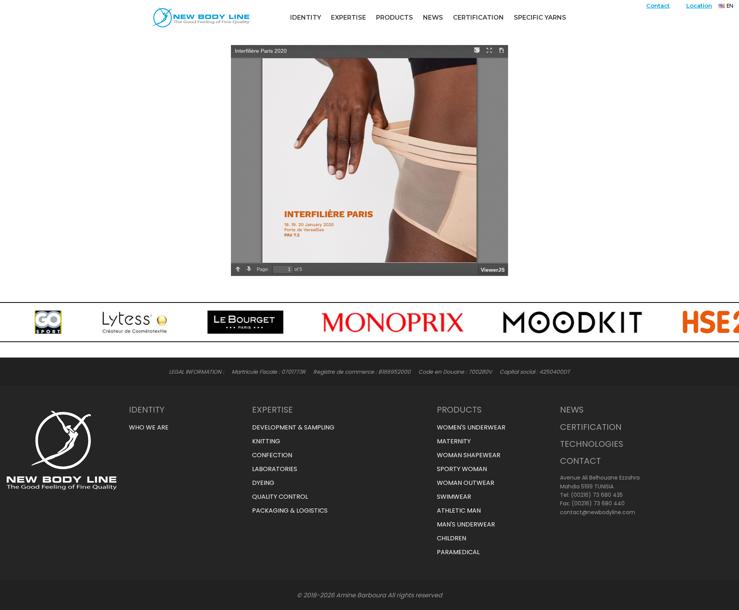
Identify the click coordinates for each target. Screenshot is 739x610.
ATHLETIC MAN (459, 510)
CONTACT (580, 461)
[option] (25, 322)
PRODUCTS (394, 17)
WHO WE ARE (149, 427)
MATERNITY (454, 441)
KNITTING (266, 441)
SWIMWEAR (454, 496)
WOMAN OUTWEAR (465, 482)
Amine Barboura (361, 595)
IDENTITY (305, 17)
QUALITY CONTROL (280, 496)
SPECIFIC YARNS (540, 17)
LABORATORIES (274, 469)
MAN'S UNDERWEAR (466, 524)
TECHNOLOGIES (591, 444)
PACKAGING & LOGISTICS (290, 510)
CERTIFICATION (478, 17)
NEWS (433, 17)
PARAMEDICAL (458, 552)
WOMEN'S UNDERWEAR (471, 427)
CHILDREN (451, 538)
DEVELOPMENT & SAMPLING (293, 427)
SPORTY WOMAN (462, 469)
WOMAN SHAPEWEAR (468, 455)
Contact (658, 5)
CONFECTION (272, 455)
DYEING (263, 482)
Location (699, 5)
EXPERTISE (348, 17)
